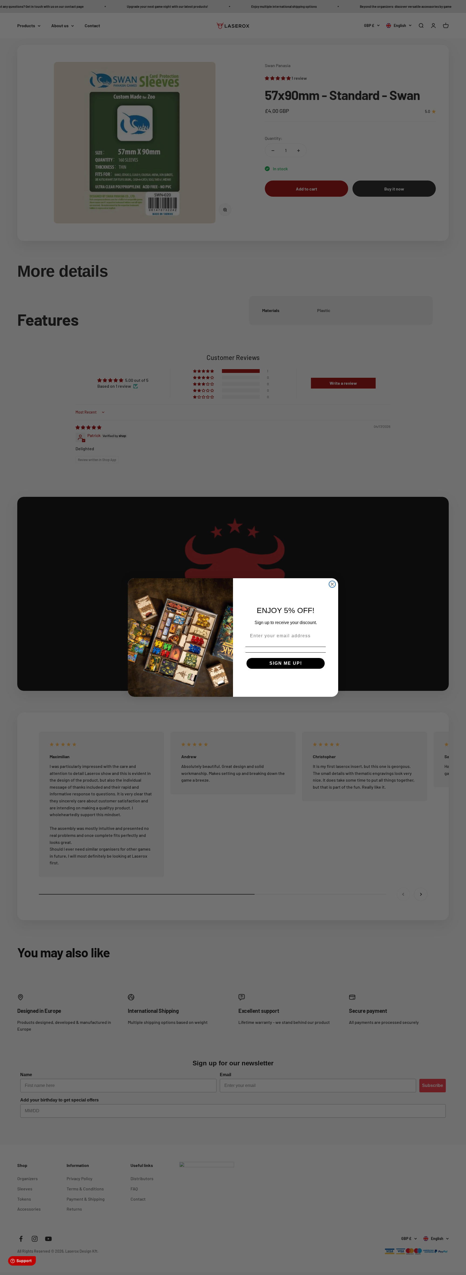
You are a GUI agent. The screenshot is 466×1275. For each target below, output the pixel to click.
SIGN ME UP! (285, 663)
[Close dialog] (332, 584)
